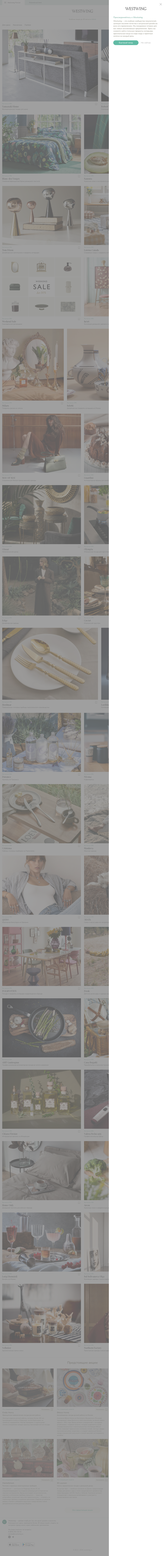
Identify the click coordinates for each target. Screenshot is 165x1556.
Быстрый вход (126, 42)
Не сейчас (146, 42)
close (161, 4)
